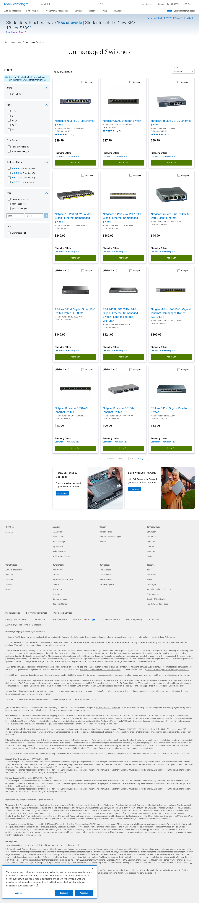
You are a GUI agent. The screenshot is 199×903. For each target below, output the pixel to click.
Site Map (9, 533)
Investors (56, 584)
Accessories (16, 42)
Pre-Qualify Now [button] (72, 156)
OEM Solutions (106, 579)
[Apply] (46, 215)
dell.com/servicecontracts (143, 661)
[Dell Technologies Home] (16, 4)
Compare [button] (89, 82)
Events (149, 579)
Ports (9, 105)
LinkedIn (150, 546)
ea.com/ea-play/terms (79, 710)
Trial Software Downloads (157, 604)
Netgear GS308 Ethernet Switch (122, 120)
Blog (148, 570)
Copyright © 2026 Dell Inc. (16, 619)
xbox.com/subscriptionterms (108, 707)
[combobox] (71, 4)
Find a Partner (105, 570)
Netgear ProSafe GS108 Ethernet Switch (75, 122)
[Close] (93, 868)
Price (8, 193)
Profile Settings (59, 541)
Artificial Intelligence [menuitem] (12, 11)
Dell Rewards (152, 575)
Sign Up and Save (15, 32)
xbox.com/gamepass (60, 710)
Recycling (57, 594)
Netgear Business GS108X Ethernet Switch (119, 410)
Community (151, 532)
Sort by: (175, 67)
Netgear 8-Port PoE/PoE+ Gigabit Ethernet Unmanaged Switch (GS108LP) (171, 313)
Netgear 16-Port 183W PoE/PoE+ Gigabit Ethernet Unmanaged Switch (74, 217)
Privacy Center (153, 594)
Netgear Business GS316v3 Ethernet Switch (71, 410)
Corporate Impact (60, 599)
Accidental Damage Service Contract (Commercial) (167, 669)
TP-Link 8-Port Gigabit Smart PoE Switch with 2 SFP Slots (75, 311)
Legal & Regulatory (134, 619)
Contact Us (151, 537)
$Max (29, 216)
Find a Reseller (106, 575)
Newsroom (57, 589)
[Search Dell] (102, 4)
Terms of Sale (39, 619)
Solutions (9, 579)
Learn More (62, 493)
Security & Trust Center (156, 599)
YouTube (150, 556)
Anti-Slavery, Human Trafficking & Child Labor (24, 625)
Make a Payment (60, 551)
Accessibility (154, 619)
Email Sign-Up (152, 584)
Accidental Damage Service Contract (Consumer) (100, 669)
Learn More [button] (60, 156)
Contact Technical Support (111, 537)
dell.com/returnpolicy (167, 637)
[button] (148, 4)
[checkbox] (15, 94)
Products (9, 575)
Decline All (64, 893)
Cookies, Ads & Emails (111, 619)
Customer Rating (14, 162)
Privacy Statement (59, 619)
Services (8, 584)
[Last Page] (148, 459)
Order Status (58, 537)
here (116, 724)
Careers (56, 575)
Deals (7, 589)
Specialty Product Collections (159, 589)
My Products (58, 546)
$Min (10, 216)
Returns (103, 541)
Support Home (106, 532)
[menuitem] (33, 11)
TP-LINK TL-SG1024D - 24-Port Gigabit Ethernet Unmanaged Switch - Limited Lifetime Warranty (121, 315)
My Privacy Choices (81, 619)
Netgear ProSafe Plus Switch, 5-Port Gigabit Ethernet (170, 215)
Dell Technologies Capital (63, 579)
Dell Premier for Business (184, 11)
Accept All (84, 893)
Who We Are (58, 570)
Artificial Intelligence (13, 570)
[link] (163, 4)
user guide (63, 680)
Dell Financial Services (62, 613)
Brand (9, 87)
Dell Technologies (12, 613)
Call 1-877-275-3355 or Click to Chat (170, 18)
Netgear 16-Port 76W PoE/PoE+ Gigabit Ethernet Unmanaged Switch (122, 217)
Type (8, 226)
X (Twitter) (151, 541)
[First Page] (99, 459)
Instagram (151, 551)
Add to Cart (75, 163)
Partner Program (107, 584)
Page (120, 459)
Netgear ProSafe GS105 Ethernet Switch (171, 122)
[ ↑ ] (155, 661)
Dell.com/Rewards (144, 873)
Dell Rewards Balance (62, 556)
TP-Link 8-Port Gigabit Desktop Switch (169, 410)
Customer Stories (60, 604)
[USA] (5, 42)
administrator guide (125, 680)
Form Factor (12, 140)
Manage (18, 893)
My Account (58, 532)
